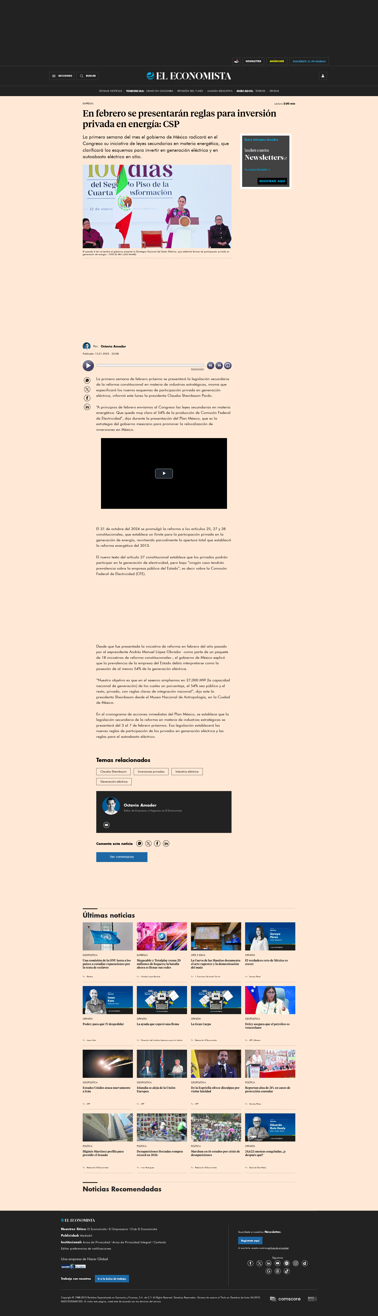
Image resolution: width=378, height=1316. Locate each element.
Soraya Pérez (254, 976)
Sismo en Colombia (159, 90)
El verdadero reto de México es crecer (266, 962)
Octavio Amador (113, 346)
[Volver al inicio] (140, 1220)
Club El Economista (143, 1229)
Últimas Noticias (110, 90)
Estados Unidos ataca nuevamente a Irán (107, 1089)
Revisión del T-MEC (190, 90)
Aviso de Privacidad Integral (131, 1242)
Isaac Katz (91, 1040)
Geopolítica (90, 955)
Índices (261, 90)
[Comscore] (285, 1299)
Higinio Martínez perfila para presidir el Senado (103, 1153)
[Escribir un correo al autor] (106, 825)
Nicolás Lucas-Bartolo (150, 976)
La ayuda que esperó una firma (158, 1024)
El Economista (97, 1229)
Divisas (274, 90)
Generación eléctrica (114, 781)
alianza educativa (220, 90)
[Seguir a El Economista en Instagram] (296, 1263)
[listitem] (88, 365)
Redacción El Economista (206, 1040)
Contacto (160, 1242)
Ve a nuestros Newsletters (256, 169)
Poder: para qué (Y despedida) (103, 1024)
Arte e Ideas (198, 955)
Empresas (88, 103)
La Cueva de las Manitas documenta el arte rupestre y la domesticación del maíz (216, 964)
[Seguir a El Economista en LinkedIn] (268, 1263)
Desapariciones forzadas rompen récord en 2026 (160, 1153)
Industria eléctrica (187, 771)
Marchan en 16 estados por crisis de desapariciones (216, 1153)
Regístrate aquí (250, 1240)
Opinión (250, 955)
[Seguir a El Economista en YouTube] (278, 1263)
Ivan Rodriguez (147, 1167)
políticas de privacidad (277, 1248)
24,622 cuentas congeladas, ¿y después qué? (265, 1153)
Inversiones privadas (151, 771)
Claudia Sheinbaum (113, 771)
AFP (250, 1040)
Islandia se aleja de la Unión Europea (156, 1089)
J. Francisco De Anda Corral (207, 976)
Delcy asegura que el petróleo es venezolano (267, 1025)
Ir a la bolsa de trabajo (112, 1278)
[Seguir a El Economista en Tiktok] (287, 1271)
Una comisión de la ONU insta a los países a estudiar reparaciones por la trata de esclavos (107, 964)
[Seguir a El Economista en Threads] (278, 1271)
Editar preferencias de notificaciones (86, 1248)
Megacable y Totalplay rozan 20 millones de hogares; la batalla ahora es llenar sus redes (159, 964)
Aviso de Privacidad (96, 1242)
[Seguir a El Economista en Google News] (268, 1271)
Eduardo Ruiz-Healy (257, 1167)
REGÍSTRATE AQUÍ (272, 181)
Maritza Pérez (255, 1104)
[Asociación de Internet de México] (312, 1299)
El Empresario (118, 1229)
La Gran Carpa (201, 1024)
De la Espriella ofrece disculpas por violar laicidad (215, 1089)
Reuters (90, 976)
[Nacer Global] (73, 1267)
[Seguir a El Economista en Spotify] (287, 1263)
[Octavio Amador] (87, 346)
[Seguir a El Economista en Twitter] (259, 1263)
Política (250, 1082)
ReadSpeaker (197, 369)
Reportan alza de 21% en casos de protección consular (268, 1089)
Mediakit (86, 1235)
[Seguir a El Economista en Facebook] (250, 1263)
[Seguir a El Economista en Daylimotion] (305, 1263)
